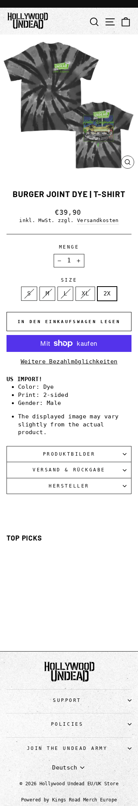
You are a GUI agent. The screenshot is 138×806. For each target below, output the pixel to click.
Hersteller (69, 486)
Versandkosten (98, 220)
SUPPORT (67, 700)
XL (85, 293)
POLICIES (67, 724)
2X (107, 293)
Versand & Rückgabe (69, 470)
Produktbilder (69, 454)
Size (69, 280)
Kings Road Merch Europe (84, 800)
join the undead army (67, 748)
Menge (69, 247)
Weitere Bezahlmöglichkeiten (69, 361)
